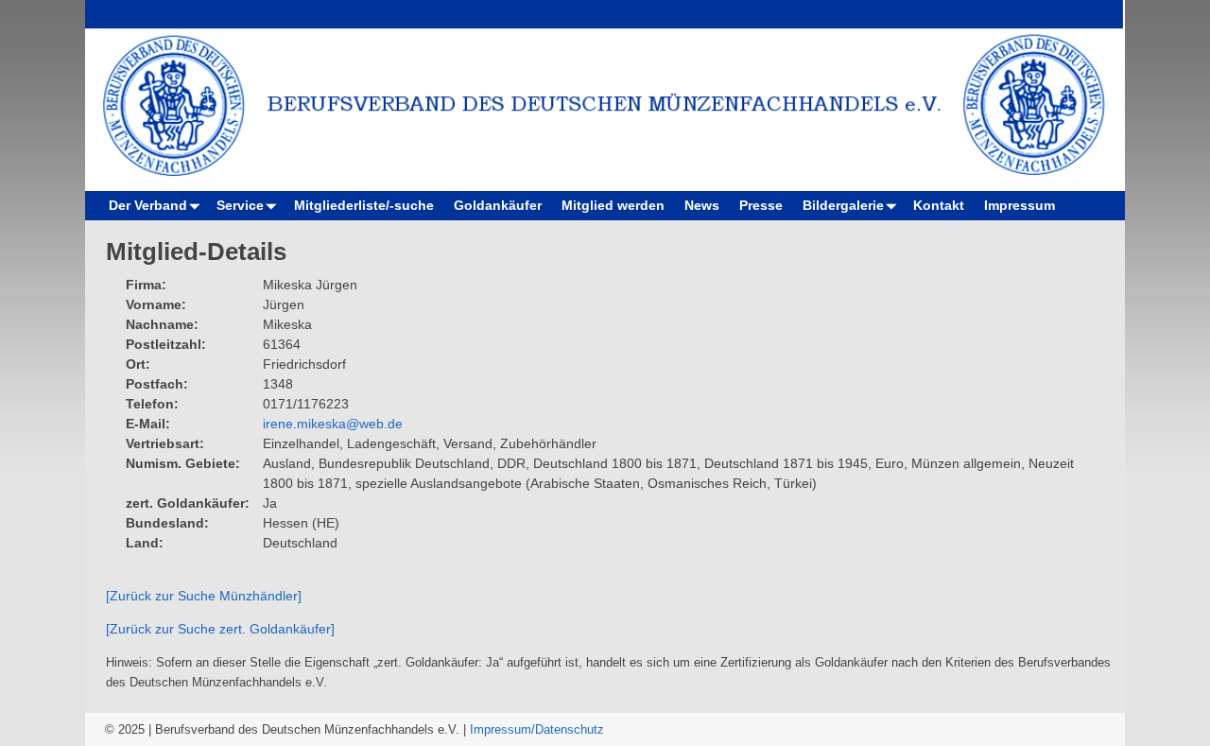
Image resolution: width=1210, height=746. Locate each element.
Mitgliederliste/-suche (364, 205)
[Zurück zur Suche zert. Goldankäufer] (220, 628)
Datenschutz (569, 729)
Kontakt (938, 205)
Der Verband (148, 205)
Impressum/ (502, 729)
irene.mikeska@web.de (333, 423)
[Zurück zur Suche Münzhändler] (204, 595)
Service (240, 205)
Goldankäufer (498, 205)
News (701, 205)
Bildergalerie (843, 205)
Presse (761, 205)
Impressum (1019, 205)
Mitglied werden (613, 205)
